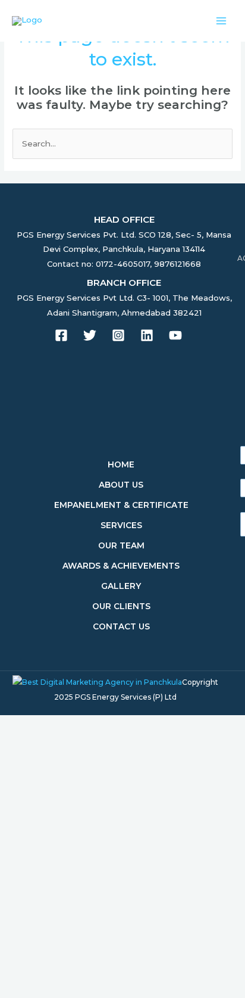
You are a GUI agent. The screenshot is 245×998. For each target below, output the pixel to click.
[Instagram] (118, 335)
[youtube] (175, 335)
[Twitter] (89, 335)
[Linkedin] (146, 335)
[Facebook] (61, 335)
